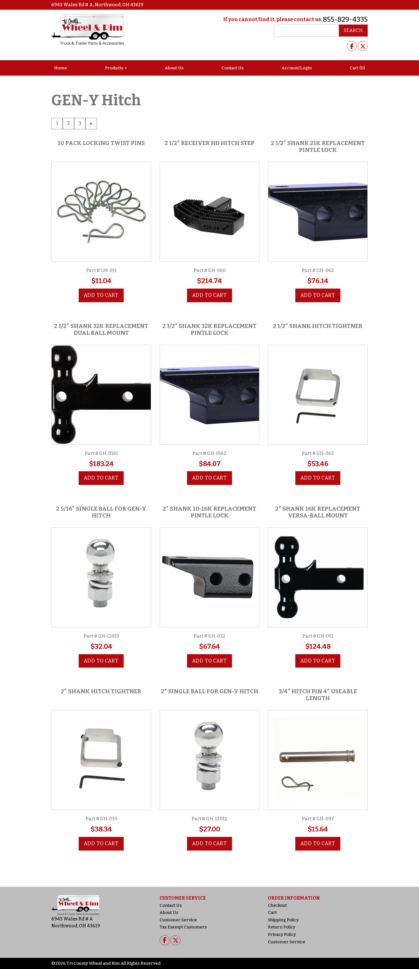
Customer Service (178, 919)
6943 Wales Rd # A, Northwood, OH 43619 (97, 4)
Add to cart (101, 295)
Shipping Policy (283, 919)
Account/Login (297, 67)
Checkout (277, 905)
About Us (174, 67)
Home (60, 67)
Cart (272, 912)
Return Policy (281, 927)
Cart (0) (357, 67)
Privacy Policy (282, 934)
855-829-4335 (345, 19)
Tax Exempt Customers (183, 927)
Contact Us (232, 67)
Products (114, 67)
